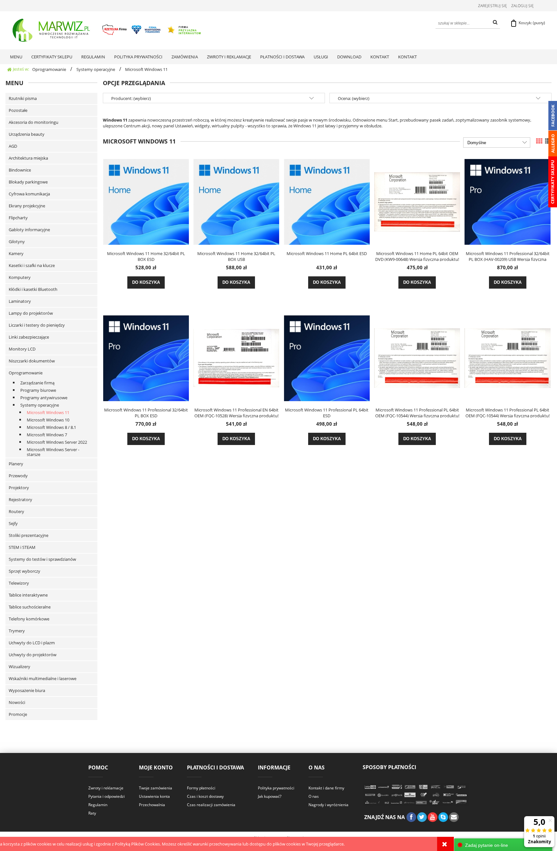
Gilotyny (17, 241)
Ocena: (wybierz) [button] (353, 98)
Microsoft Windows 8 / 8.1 (51, 427)
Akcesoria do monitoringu (33, 122)
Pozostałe (18, 110)
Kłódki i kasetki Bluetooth (33, 289)
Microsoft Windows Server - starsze (53, 452)
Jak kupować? (269, 796)
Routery (16, 511)
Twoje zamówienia (155, 788)
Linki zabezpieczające (29, 337)
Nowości (17, 702)
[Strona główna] (107, 30)
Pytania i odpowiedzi (106, 796)
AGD (13, 146)
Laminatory (20, 301)
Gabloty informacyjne (29, 230)
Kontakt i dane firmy (326, 788)
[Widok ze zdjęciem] (539, 141)
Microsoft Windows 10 (48, 420)
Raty (92, 813)
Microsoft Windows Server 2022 (57, 442)
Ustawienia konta (154, 796)
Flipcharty (18, 218)
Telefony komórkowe (29, 619)
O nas (313, 796)
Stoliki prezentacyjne (28, 535)
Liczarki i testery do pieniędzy (37, 325)
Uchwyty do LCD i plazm (32, 643)
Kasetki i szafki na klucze (32, 265)
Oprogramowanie (26, 373)
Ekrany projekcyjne (27, 206)
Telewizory (19, 583)
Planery (16, 464)
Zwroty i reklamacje (105, 788)
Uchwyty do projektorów (32, 655)
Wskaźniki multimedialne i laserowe (42, 678)
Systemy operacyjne (39, 405)
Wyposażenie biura (27, 690)
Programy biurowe (38, 390)
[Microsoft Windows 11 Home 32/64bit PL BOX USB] (236, 201)
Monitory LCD (22, 349)
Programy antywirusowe (43, 398)
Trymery (17, 631)
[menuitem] (16, 56)
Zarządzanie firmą (37, 383)
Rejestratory (20, 499)
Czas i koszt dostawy (205, 796)
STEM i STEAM (22, 547)
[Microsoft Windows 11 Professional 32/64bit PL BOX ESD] (146, 357)
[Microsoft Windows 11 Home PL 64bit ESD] (327, 201)
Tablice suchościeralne (30, 607)
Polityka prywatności (276, 788)
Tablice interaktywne (28, 595)
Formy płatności (201, 788)
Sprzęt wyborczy (24, 571)
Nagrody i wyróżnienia (328, 804)
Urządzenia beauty (26, 134)
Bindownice (20, 170)
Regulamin (97, 804)
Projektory (19, 487)
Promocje (18, 714)
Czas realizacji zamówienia (211, 804)
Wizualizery (19, 666)
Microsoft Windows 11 (48, 412)
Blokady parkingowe (28, 182)
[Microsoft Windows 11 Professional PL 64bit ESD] (327, 357)
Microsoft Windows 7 (47, 435)
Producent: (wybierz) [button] (131, 98)
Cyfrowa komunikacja (29, 194)
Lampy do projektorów (31, 313)
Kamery (16, 253)
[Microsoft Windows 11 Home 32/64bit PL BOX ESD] (146, 201)
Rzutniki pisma (23, 98)
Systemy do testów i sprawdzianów (42, 559)
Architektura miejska (28, 158)
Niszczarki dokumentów (32, 361)
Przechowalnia (152, 804)
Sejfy (13, 523)
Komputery (20, 277)
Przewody (18, 476)
